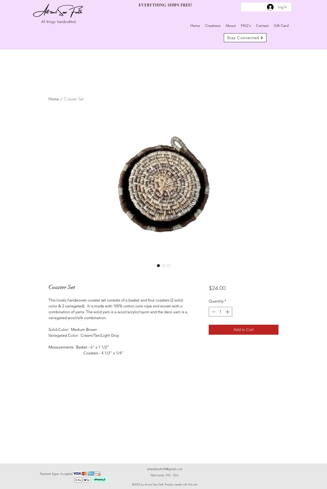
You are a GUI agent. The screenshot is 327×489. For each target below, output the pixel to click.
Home (54, 99)
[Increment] (228, 312)
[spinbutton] (220, 312)
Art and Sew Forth (59, 11)
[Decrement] (212, 312)
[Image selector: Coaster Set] (158, 265)
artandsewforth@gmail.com (164, 469)
